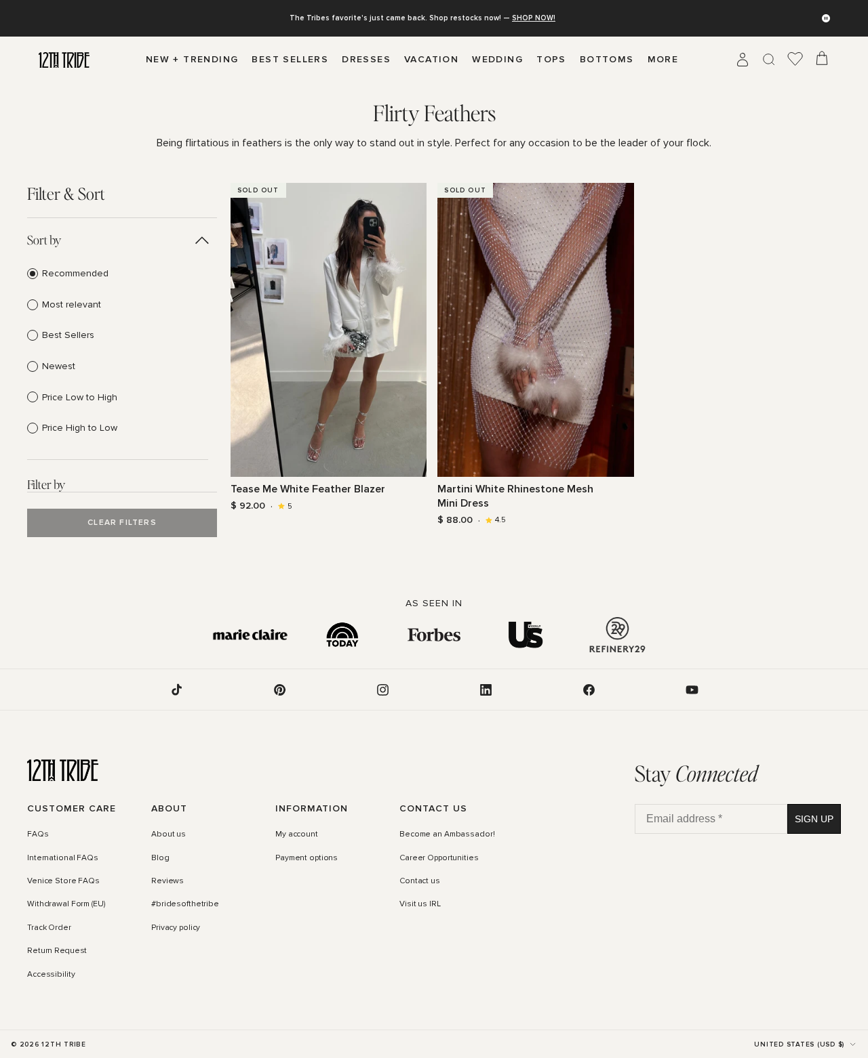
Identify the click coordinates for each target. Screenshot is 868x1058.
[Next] (418, 330)
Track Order (49, 928)
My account (296, 834)
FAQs (38, 834)
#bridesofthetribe (185, 905)
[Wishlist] (795, 59)
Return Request (57, 951)
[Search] (769, 59)
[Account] (742, 59)
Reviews (167, 881)
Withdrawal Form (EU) (66, 905)
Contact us (419, 881)
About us (168, 834)
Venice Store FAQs (63, 881)
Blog (160, 858)
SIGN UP (814, 818)
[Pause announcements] (826, 18)
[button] (117, 240)
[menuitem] (663, 60)
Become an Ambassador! (446, 834)
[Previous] (239, 330)
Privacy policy (175, 928)
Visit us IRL (420, 905)
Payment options (306, 858)
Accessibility (51, 975)
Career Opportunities (439, 858)
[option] (117, 273)
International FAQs (62, 858)
